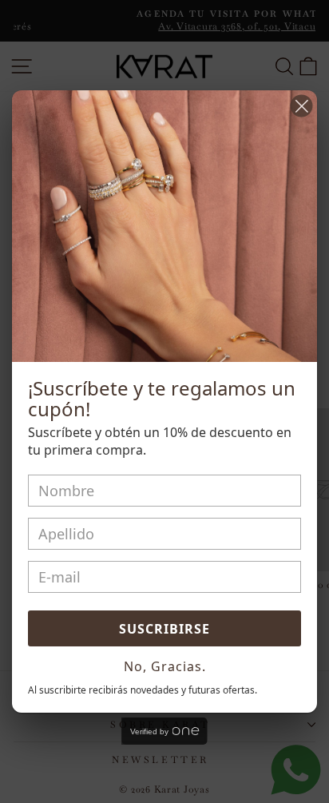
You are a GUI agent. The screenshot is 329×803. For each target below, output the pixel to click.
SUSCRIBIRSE (164, 629)
